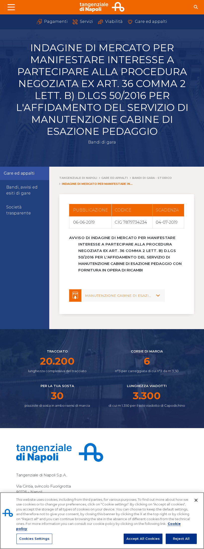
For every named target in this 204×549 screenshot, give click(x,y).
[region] (102, 520)
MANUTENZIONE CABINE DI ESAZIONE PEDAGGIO (132, 295)
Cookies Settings (34, 539)
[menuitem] (24, 190)
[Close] (196, 500)
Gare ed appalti (150, 21)
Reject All (181, 539)
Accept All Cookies (143, 539)
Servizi (86, 21)
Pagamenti (55, 21)
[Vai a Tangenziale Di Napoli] (102, 7)
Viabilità (113, 21)
